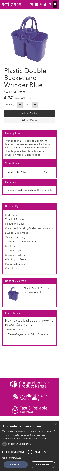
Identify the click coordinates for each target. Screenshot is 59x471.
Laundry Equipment (16, 233)
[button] (29, 458)
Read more (41, 438)
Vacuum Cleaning (15, 237)
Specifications (14, 163)
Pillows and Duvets (16, 224)
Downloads (12, 182)
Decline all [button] (42, 464)
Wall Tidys (11, 268)
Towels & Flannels (15, 219)
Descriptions (13, 133)
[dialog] (29, 446)
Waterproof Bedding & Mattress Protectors (29, 228)
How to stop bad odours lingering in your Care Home (29, 322)
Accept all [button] (16, 464)
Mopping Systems (15, 264)
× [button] (55, 424)
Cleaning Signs (13, 251)
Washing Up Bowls (15, 259)
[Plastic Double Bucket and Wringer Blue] (29, 39)
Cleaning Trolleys (15, 255)
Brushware (11, 246)
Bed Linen (11, 215)
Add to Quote (29, 120)
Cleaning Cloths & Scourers (20, 242)
